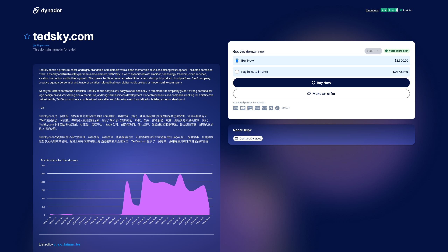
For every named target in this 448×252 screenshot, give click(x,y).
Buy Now (324, 82)
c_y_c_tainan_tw (67, 244)
